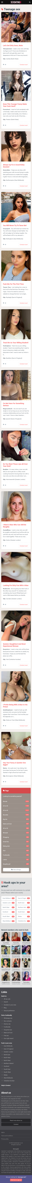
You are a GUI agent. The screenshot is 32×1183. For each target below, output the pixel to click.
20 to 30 (16, 806)
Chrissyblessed (26, 942)
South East (23, 912)
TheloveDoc (16, 942)
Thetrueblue (26, 982)
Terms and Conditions (7, 1135)
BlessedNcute (5, 956)
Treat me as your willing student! (15, 343)
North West (8, 907)
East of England (23, 898)
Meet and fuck (16, 824)
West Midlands (8, 921)
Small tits (16, 841)
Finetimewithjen (16, 982)
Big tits (16, 819)
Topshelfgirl (6, 942)
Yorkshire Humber (23, 921)
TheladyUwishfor (26, 969)
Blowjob (16, 833)
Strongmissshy (16, 956)
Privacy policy (5, 1139)
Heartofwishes (26, 956)
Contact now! (24, 64)
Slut (16, 850)
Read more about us (16, 1120)
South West (8, 916)
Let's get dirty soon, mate (13, 45)
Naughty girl (16, 864)
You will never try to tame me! (15, 225)
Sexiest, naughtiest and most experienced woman (14, 645)
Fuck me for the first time (13, 284)
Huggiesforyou (6, 982)
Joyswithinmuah (5, 969)
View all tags (17, 869)
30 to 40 (16, 810)
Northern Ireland (23, 907)
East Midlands (8, 898)
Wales (23, 916)
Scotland (8, 912)
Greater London (8, 903)
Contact (16, 1124)
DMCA (3, 1132)
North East (23, 903)
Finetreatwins (16, 969)
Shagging (16, 837)
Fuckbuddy (16, 855)
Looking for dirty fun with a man (15, 585)
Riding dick (16, 846)
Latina (16, 859)
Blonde (16, 801)
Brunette (16, 815)
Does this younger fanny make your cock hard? (15, 105)
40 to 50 (16, 828)
